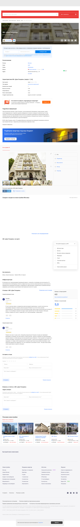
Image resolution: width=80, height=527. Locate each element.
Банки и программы (46, 483)
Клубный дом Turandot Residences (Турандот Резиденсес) (40, 437)
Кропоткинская (32, 69)
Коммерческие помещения (8, 479)
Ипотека (39, 8)
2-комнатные (25, 479)
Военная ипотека (45, 474)
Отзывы (19, 25)
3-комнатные (25, 481)
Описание (4, 25)
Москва (18, 20)
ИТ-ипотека (44, 476)
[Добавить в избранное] (65, 40)
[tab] (7, 420)
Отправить (5, 380)
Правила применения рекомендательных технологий (14, 503)
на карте (30, 73)
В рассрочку (44, 481)
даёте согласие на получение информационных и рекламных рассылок (19, 55)
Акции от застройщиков (8, 476)
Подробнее (40, 522)
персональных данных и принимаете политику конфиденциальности (37, 54)
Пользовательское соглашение (9, 501)
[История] (65, 8)
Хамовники (30, 67)
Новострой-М (5, 20)
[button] (51, 154)
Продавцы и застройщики (8, 483)
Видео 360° (65, 481)
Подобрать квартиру (10, 138)
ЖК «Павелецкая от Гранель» (24, 437)
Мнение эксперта (65, 472)
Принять (57, 522)
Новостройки (19, 8)
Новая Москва (5, 472)
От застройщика (45, 479)
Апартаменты (25, 483)
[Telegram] (9, 191)
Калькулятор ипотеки (48, 470)
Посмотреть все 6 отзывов (45, 290)
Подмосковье (5, 474)
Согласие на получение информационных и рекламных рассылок (45, 503)
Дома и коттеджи (32, 8)
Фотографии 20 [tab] (6, 147)
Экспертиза (63, 479)
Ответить (8, 318)
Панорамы (63, 483)
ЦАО (22, 20)
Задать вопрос (26, 25)
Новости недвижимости (66, 470)
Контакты (11, 492)
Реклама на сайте (20, 492)
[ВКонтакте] (4, 191)
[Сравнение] (62, 40)
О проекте (4, 492)
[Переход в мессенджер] (77, 492)
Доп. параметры (65, 14)
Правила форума (47, 380)
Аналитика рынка (65, 474)
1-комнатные (25, 476)
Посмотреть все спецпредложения (40, 233)
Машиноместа (5, 481)
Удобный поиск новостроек (10, 14)
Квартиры (26, 8)
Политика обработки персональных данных (29, 501)
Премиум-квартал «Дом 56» (9, 437)
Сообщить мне (43, 51)
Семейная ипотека (46, 472)
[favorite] (68, 8)
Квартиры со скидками (27, 470)
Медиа (43, 8)
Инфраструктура (12, 25)
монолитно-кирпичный (33, 84)
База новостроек (12, 20)
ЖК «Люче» (54, 436)
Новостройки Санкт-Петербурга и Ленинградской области (16, 514)
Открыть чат (46, 102)
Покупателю (64, 476)
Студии (23, 474)
